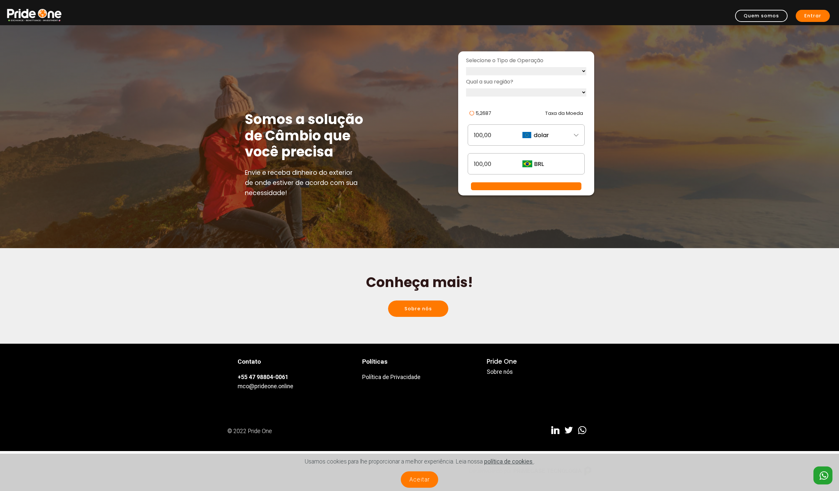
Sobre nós (418, 308)
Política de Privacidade (391, 377)
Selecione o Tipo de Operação (504, 60)
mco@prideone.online (265, 386)
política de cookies (509, 461)
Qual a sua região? (489, 81)
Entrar (812, 15)
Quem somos (761, 15)
